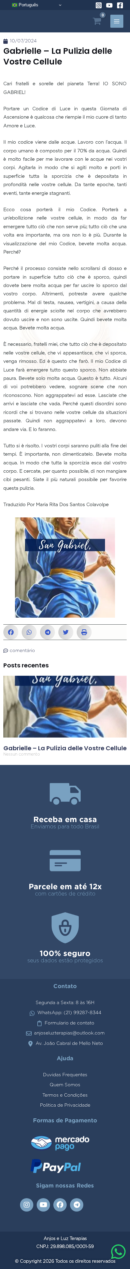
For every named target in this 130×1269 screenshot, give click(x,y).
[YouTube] (109, 5)
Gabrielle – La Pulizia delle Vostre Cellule (65, 748)
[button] (10, 632)
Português (27, 4)
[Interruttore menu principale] (116, 21)
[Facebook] (120, 5)
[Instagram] (98, 5)
